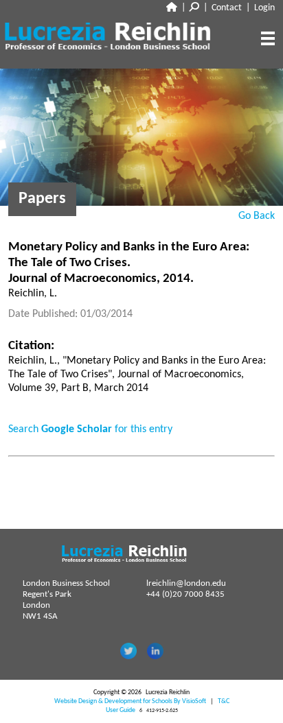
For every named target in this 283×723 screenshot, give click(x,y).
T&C (223, 701)
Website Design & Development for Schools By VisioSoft (130, 701)
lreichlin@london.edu (186, 583)
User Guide (120, 710)
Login (264, 8)
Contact (227, 8)
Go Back (256, 216)
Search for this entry (90, 429)
